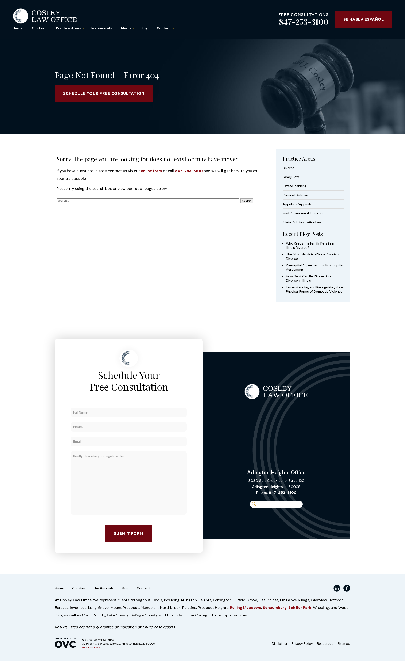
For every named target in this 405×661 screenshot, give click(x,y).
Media (126, 28)
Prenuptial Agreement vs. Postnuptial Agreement (314, 267)
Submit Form (128, 533)
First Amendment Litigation (303, 213)
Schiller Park (299, 607)
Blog (143, 28)
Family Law (291, 177)
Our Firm (39, 28)
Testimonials (101, 28)
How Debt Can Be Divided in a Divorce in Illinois (308, 278)
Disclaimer (280, 643)
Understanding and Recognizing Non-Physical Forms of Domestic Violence (314, 289)
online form (151, 170)
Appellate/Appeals (297, 204)
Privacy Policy (302, 643)
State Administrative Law (302, 222)
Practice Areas (68, 28)
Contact (164, 28)
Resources (325, 643)
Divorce (288, 168)
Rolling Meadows (245, 607)
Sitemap (344, 643)
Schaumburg (275, 607)
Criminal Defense (295, 195)
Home (18, 28)
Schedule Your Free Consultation (104, 93)
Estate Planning (294, 186)
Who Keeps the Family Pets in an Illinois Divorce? (310, 245)
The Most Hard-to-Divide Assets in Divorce (313, 256)
